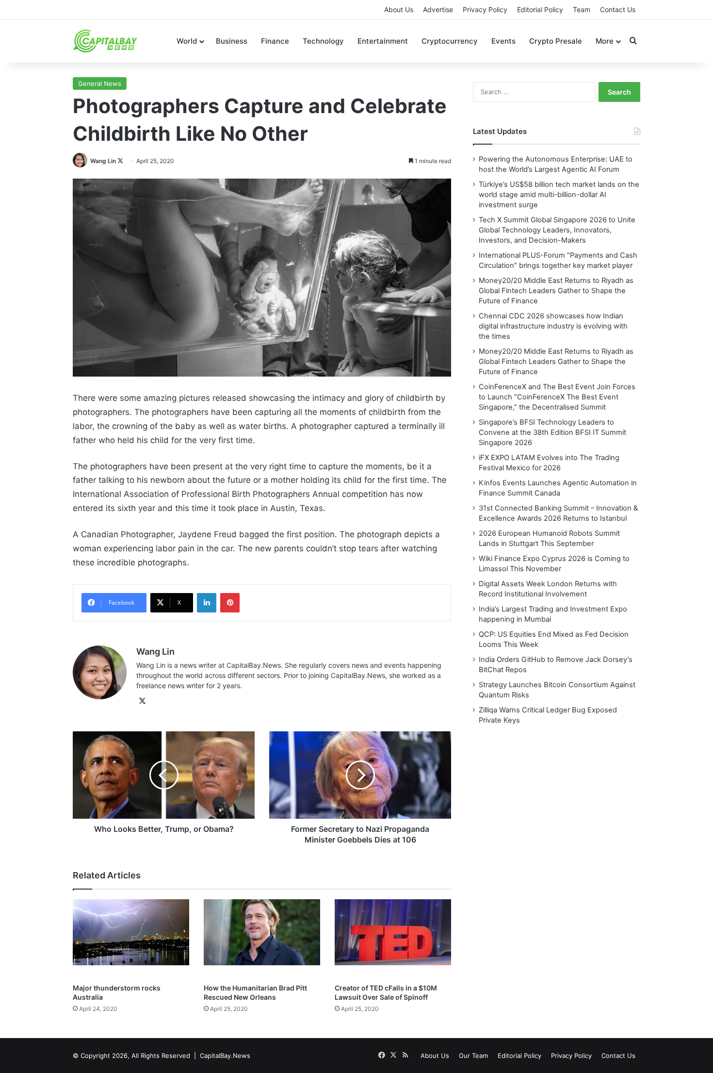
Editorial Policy (540, 9)
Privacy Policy (485, 9)
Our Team (473, 1055)
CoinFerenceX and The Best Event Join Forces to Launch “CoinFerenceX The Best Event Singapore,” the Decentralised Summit (557, 397)
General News (99, 83)
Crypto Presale (555, 41)
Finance (275, 41)
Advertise (438, 9)
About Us (398, 9)
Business (231, 41)
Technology (323, 41)
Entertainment (382, 41)
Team (581, 9)
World (187, 41)
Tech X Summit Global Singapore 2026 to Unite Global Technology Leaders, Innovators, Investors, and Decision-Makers (557, 230)
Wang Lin (103, 161)
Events (503, 41)
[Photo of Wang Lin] (81, 161)
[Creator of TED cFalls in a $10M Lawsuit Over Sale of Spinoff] (393, 938)
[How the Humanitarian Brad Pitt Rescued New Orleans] (262, 938)
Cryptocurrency (449, 41)
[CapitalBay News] (105, 41)
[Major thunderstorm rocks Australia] (131, 938)
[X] (142, 701)
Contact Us (617, 9)
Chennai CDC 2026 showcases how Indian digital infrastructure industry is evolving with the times (553, 326)
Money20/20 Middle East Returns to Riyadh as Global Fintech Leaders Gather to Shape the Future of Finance (556, 290)
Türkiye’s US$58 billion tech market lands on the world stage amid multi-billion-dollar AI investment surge (559, 194)
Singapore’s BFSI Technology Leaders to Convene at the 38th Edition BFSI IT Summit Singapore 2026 (552, 432)
